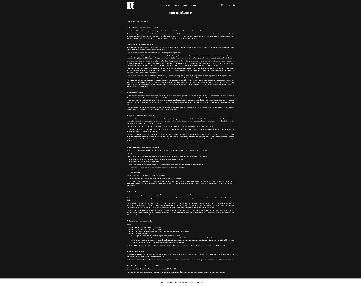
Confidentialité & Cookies (195, 282)
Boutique (167, 5)
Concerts (176, 5)
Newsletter (193, 5)
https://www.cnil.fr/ (183, 245)
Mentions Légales (182, 282)
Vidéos (184, 5)
